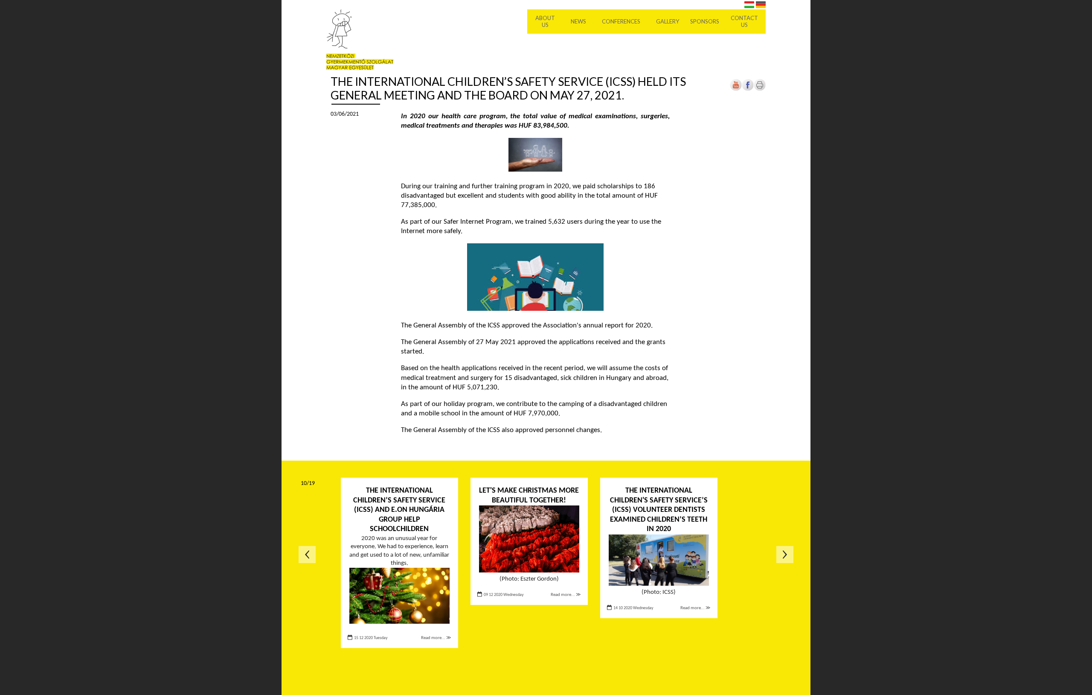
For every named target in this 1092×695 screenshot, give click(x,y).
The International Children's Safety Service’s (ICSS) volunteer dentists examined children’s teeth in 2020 (659, 510)
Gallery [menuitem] (667, 21)
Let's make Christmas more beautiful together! (529, 496)
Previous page (307, 554)
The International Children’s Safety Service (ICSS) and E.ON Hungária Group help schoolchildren (399, 510)
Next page (784, 554)
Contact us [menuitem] (744, 21)
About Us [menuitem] (545, 21)
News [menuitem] (578, 21)
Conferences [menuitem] (621, 21)
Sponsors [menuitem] (704, 21)
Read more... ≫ (436, 638)
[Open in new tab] (748, 89)
